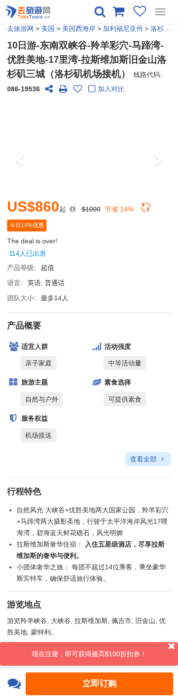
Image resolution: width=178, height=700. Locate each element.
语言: (15, 283)
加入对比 (111, 89)
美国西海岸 (78, 28)
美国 (48, 28)
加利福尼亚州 (123, 28)
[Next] (158, 146)
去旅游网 (20, 28)
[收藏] (77, 89)
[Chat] (14, 683)
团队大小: (21, 298)
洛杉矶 (160, 28)
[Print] (63, 89)
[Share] (49, 89)
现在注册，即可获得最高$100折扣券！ (89, 654)
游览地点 (24, 604)
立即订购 (100, 683)
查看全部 (144, 459)
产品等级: (21, 267)
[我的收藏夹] (140, 11)
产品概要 (24, 325)
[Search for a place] (100, 12)
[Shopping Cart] (118, 11)
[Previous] (19, 146)
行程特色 (24, 491)
